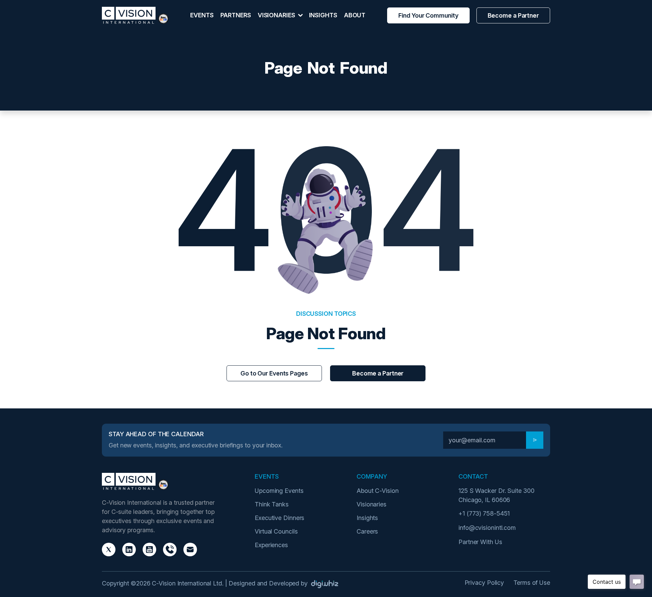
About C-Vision (378, 490)
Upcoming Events (279, 490)
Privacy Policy (484, 582)
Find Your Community (428, 15)
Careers (367, 531)
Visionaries (371, 504)
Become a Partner (513, 15)
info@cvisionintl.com (487, 527)
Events (201, 15)
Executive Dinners (279, 517)
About (355, 15)
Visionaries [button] (277, 15)
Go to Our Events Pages (274, 373)
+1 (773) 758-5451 (484, 513)
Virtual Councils (276, 531)
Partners (235, 15)
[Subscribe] (534, 440)
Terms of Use (531, 582)
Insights (323, 15)
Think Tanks (272, 504)
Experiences (271, 544)
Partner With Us (480, 541)
